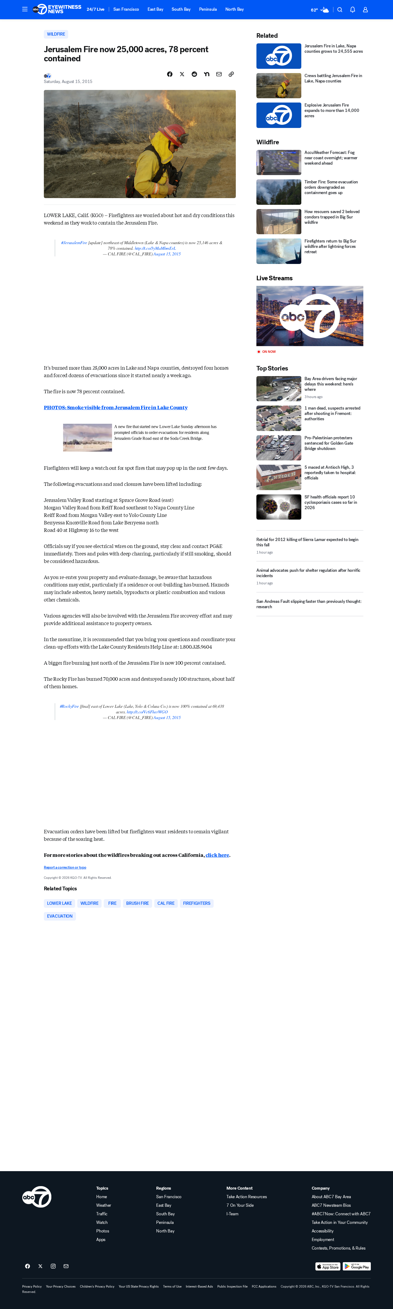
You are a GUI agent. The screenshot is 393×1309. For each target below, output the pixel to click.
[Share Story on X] (182, 74)
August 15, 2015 (166, 253)
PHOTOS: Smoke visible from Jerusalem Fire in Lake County (116, 407)
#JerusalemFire (74, 242)
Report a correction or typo (65, 867)
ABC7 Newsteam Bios (331, 1205)
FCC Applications (264, 1286)
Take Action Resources (246, 1197)
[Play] (309, 316)
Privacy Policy (32, 1286)
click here (217, 854)
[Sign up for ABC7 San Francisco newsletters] (66, 1266)
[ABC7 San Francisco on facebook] (27, 1266)
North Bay (234, 9)
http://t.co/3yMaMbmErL (155, 248)
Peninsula (208, 9)
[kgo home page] (36, 1197)
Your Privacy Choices (61, 1286)
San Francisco (126, 9)
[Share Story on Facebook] (169, 74)
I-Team (232, 1214)
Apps (100, 1240)
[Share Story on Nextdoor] (206, 74)
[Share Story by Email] (219, 74)
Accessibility (323, 1231)
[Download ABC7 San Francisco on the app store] (328, 1266)
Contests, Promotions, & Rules (338, 1248)
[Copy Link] (231, 74)
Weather (103, 1205)
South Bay (181, 9)
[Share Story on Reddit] (194, 74)
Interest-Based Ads (199, 1286)
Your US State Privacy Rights (139, 1286)
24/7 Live (96, 9)
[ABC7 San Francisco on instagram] (53, 1266)
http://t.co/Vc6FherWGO (147, 711)
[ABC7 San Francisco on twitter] (40, 1266)
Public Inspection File (232, 1286)
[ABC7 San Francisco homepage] (57, 10)
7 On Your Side (240, 1205)
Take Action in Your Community (340, 1222)
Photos (102, 1231)
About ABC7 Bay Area (331, 1197)
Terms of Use (172, 1286)
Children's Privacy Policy (97, 1286)
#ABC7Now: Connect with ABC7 (341, 1214)
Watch (101, 1222)
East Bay (155, 9)
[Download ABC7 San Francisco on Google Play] (357, 1266)
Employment (323, 1240)
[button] (24, 9)
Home (101, 1197)
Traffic (101, 1214)
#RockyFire (69, 706)
